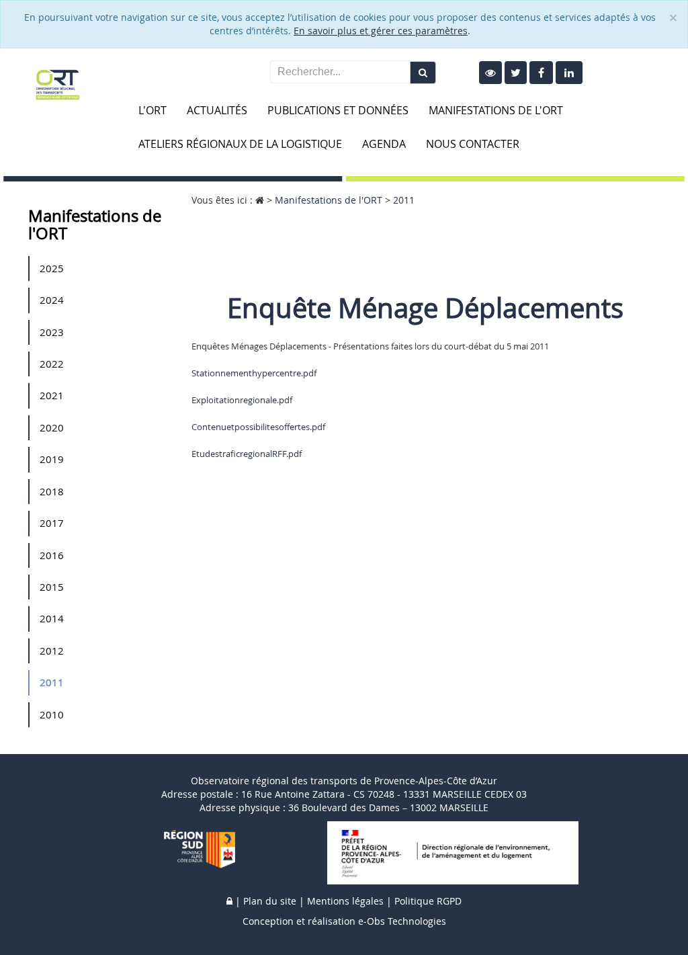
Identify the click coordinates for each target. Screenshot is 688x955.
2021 (52, 395)
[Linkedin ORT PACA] (569, 72)
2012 (52, 650)
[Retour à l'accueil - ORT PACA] (57, 83)
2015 (52, 586)
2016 (52, 555)
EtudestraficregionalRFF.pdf (246, 454)
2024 (52, 299)
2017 (52, 523)
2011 (52, 682)
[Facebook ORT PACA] (541, 72)
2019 (52, 459)
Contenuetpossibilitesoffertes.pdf (258, 427)
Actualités (217, 110)
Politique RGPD (428, 901)
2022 (52, 363)
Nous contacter (472, 143)
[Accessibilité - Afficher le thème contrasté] (490, 72)
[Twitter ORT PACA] (516, 72)
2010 (52, 714)
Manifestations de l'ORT (496, 110)
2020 (52, 427)
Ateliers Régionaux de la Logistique (240, 143)
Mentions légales (345, 901)
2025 (52, 268)
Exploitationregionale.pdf (241, 400)
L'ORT (152, 110)
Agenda (384, 143)
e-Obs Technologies (402, 921)
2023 (52, 332)
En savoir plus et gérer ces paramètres (381, 30)
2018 (52, 491)
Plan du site (269, 901)
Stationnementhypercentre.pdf (253, 373)
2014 (52, 618)
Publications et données (337, 110)
